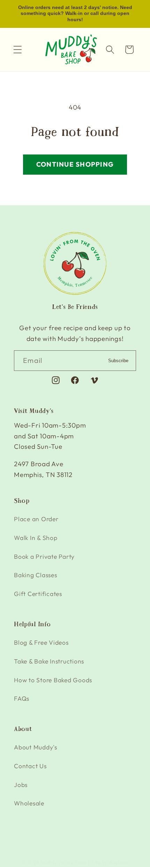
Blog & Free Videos (41, 642)
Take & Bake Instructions (49, 661)
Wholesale (29, 803)
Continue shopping (75, 164)
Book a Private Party (44, 556)
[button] (17, 49)
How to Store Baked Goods (53, 680)
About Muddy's (35, 747)
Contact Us (30, 766)
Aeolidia (119, 862)
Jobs (21, 785)
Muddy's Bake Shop (63, 862)
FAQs (21, 698)
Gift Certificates (38, 594)
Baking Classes (35, 575)
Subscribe (118, 360)
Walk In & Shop (36, 538)
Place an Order (36, 519)
